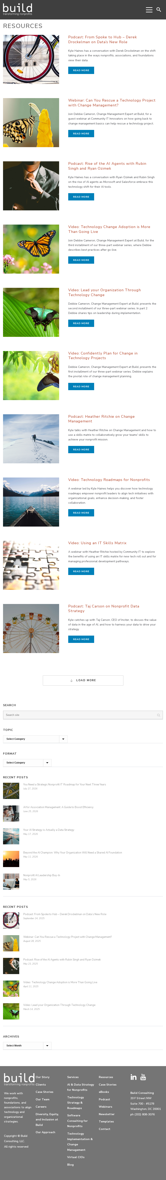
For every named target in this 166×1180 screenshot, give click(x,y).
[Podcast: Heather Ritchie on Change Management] (31, 440)
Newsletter (107, 1114)
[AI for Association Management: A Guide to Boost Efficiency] (11, 815)
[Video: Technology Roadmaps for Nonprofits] (31, 504)
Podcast (104, 1099)
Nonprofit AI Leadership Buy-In (41, 875)
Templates (106, 1121)
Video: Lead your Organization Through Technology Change (104, 292)
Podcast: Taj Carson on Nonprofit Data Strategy (103, 608)
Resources (106, 1077)
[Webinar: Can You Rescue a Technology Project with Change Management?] (31, 124)
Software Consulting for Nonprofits (77, 1121)
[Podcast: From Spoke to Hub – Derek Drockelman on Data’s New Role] (31, 61)
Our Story (42, 1077)
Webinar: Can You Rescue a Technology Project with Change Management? (112, 102)
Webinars (105, 1107)
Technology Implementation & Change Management (80, 1142)
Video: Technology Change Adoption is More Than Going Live (109, 229)
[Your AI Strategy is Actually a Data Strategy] (11, 838)
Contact (104, 1129)
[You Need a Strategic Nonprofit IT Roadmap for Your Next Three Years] (11, 793)
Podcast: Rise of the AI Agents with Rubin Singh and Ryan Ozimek (107, 166)
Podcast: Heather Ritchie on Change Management (101, 419)
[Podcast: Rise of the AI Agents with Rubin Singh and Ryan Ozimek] (31, 187)
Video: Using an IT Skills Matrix (97, 543)
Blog (70, 1165)
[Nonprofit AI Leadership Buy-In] (11, 884)
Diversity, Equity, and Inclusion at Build (47, 1119)
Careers (41, 1107)
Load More (85, 680)
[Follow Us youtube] (143, 1077)
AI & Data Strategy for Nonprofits (80, 1087)
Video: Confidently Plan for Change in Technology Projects (103, 355)
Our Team (42, 1099)
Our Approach (45, 1132)
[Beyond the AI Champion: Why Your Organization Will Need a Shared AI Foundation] (11, 861)
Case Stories (44, 1092)
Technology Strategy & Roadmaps (75, 1102)
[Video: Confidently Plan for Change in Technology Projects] (31, 377)
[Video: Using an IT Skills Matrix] (31, 567)
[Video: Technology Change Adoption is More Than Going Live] (31, 251)
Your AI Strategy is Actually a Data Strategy (48, 830)
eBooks (104, 1092)
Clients (41, 1085)
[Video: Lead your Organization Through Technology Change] (31, 314)
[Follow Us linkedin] (133, 1077)
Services (73, 1077)
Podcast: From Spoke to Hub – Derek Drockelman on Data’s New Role (102, 39)
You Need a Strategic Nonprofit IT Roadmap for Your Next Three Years (64, 784)
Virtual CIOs (75, 1157)
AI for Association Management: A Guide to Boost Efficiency (58, 807)
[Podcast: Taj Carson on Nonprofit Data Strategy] (31, 630)
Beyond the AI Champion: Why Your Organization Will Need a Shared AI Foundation (72, 852)
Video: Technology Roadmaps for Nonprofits (109, 479)
